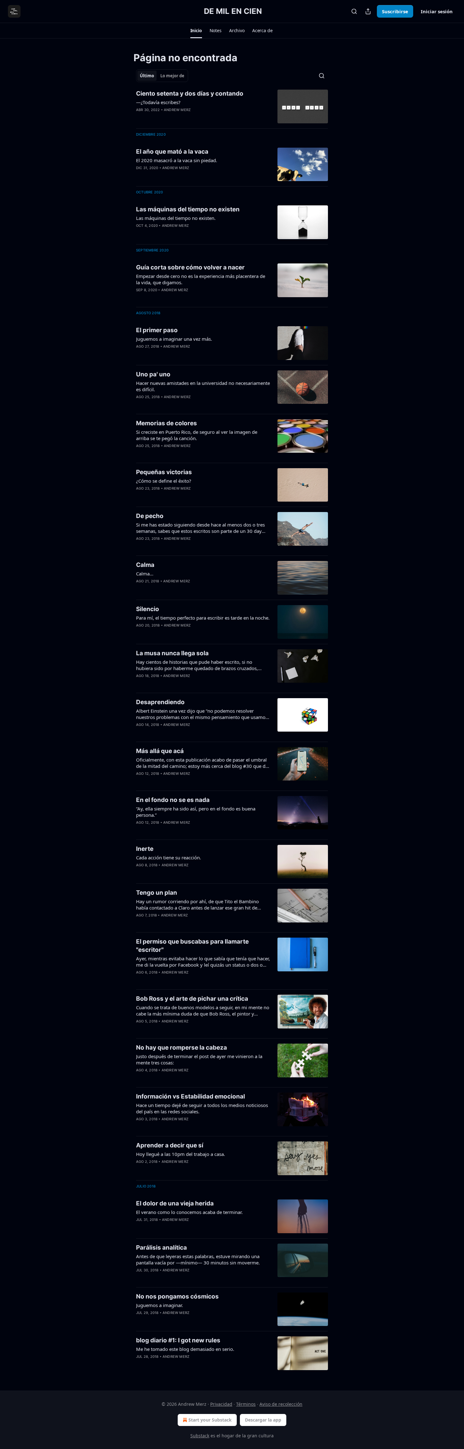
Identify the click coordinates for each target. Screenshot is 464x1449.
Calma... (144, 573)
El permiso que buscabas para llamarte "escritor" (192, 945)
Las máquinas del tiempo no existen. (176, 218)
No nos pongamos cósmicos (177, 1296)
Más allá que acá (160, 751)
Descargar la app (263, 1420)
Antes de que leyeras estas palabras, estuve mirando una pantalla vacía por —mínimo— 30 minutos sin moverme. (198, 1259)
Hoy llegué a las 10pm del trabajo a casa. (180, 1154)
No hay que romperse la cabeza (181, 1047)
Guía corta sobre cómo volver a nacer (190, 267)
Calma (145, 564)
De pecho (150, 516)
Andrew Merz (177, 110)
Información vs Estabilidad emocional (190, 1096)
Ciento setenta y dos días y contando (189, 93)
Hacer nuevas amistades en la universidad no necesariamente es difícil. (203, 386)
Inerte (144, 848)
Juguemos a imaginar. (159, 1305)
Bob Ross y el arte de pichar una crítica (192, 998)
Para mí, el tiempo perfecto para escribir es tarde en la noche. (203, 618)
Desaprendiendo (160, 702)
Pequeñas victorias (164, 472)
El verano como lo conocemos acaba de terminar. (189, 1212)
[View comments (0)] (182, 118)
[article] (232, 106)
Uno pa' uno (153, 374)
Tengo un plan (156, 892)
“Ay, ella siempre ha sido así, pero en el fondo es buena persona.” (195, 811)
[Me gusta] (140, 118)
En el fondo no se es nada (173, 800)
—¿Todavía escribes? (158, 102)
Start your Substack (210, 1420)
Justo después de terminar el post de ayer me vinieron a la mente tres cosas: (199, 1059)
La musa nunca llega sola (172, 653)
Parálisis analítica (161, 1247)
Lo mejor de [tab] (172, 76)
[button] (196, 30)
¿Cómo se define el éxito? (163, 481)
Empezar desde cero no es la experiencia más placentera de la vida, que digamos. (200, 279)
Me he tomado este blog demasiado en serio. (185, 1349)
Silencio (147, 609)
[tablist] (162, 75)
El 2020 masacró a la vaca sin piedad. (176, 160)
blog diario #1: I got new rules (178, 1340)
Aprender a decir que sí (169, 1145)
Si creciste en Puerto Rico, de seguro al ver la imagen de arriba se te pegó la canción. (196, 435)
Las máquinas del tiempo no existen (188, 209)
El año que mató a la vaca (172, 151)
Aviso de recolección (280, 1404)
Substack (199, 1436)
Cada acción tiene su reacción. (168, 857)
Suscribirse (395, 11)
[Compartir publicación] (368, 11)
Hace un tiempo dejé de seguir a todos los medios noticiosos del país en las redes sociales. (202, 1108)
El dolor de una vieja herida (175, 1203)
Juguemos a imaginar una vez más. (174, 339)
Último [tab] (147, 76)
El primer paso (157, 330)
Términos (246, 1404)
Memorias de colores (166, 423)
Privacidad (221, 1404)
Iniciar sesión (437, 11)
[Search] (354, 11)
